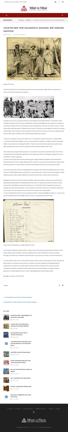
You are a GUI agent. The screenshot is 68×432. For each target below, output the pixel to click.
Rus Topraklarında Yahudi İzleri (21, 378)
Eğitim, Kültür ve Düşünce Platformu (16, 2)
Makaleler (28, 20)
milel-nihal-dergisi (28, 408)
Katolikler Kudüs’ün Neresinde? (21, 352)
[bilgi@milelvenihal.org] (63, 2)
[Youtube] (55, 2)
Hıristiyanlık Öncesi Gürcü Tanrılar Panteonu (19, 334)
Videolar (50, 408)
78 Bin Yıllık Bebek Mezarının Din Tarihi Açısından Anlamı (21, 361)
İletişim (58, 408)
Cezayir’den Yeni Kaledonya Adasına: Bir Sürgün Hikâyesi (20, 325)
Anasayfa (21, 20)
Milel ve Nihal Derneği (33, 427)
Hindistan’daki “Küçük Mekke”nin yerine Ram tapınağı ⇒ (20, 302)
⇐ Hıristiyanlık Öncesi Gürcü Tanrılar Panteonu (17, 297)
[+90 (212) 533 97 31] (59, 2)
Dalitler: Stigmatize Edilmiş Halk (21, 386)
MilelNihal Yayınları (41, 408)
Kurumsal (17, 408)
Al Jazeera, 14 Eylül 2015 (16, 276)
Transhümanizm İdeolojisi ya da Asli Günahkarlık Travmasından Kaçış (21, 343)
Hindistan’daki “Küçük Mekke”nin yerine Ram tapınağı (21, 316)
